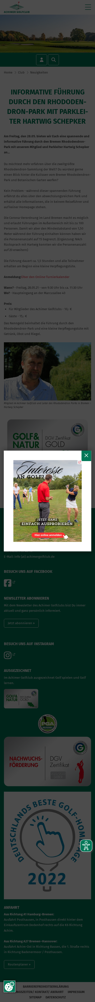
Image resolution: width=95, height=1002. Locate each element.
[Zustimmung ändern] (9, 986)
